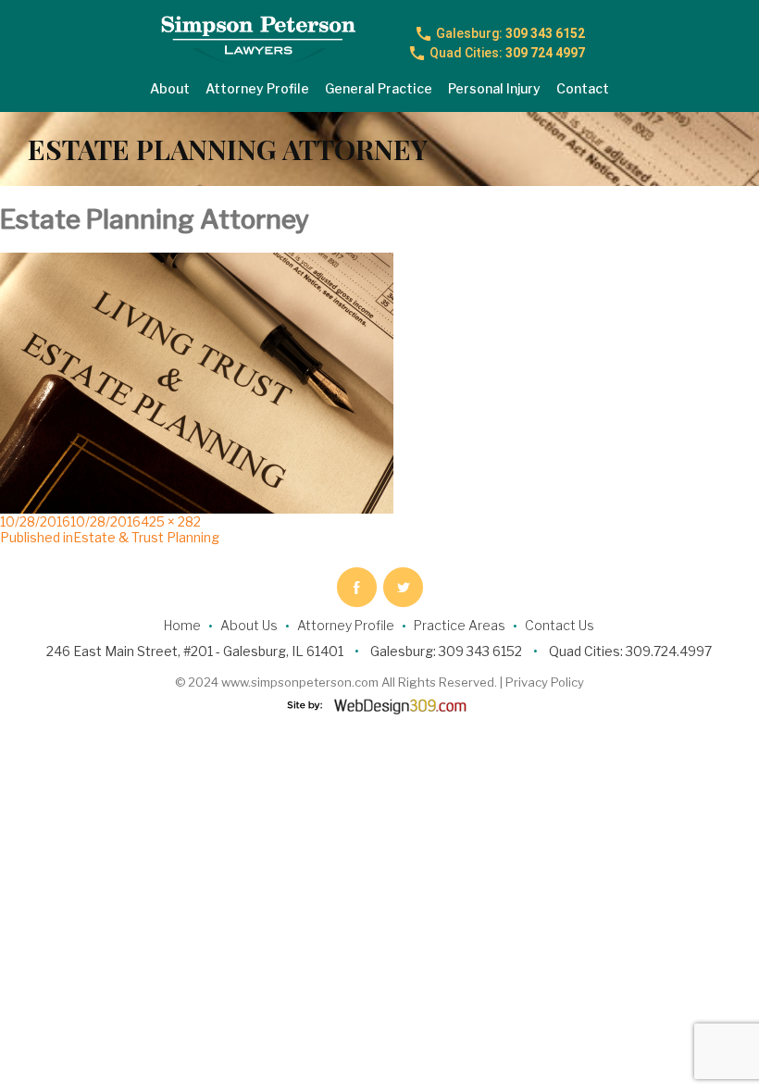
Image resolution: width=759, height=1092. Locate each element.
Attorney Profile (257, 88)
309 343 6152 (510, 33)
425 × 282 (171, 521)
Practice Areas (459, 625)
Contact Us (559, 625)
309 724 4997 (507, 52)
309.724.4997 (669, 651)
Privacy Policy (544, 682)
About (170, 88)
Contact (582, 88)
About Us (249, 625)
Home (182, 625)
